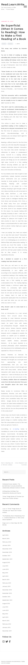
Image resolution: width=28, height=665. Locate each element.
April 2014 (5, 535)
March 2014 (5, 538)
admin (18, 43)
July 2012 (5, 607)
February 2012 (6, 624)
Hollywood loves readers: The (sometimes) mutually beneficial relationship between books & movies (13, 486)
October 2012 (6, 596)
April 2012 (5, 617)
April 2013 (5, 576)
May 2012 (5, 613)
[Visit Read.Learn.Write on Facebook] (9, 642)
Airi (2, 663)
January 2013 (6, 586)
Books (4, 43)
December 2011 (7, 631)
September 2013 (7, 559)
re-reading (16, 429)
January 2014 (6, 545)
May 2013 (5, 572)
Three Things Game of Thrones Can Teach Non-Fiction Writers (11, 510)
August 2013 (6, 562)
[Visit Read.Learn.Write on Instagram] (3, 642)
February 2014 (6, 542)
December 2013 (7, 549)
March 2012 (5, 620)
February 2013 (6, 583)
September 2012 (7, 600)
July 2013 (5, 566)
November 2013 (7, 552)
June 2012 (5, 610)
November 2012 (7, 593)
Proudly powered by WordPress (10, 661)
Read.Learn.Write (12, 4)
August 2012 (6, 603)
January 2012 (6, 627)
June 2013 (5, 569)
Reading (10, 43)
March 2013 (5, 579)
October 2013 (6, 555)
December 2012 (7, 590)
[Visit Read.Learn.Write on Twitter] (7, 642)
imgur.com (5, 523)
